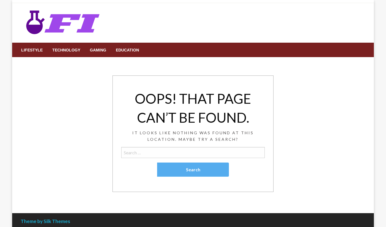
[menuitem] (31, 50)
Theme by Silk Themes (45, 221)
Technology (66, 50)
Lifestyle (32, 50)
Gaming (98, 50)
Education (127, 50)
